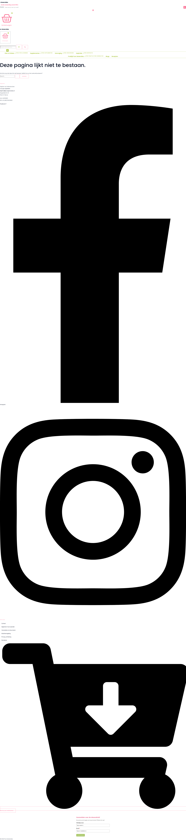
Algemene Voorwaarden (8, 627)
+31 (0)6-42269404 (5, 88)
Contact (3, 623)
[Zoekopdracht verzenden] (17, 76)
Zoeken (2, 7)
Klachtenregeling (6, 633)
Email (78, 828)
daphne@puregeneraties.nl (7, 91)
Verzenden (80, 835)
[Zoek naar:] (10, 76)
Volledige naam (80, 822)
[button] (7, 50)
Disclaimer (4, 640)
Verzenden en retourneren (8, 630)
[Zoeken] (184, 7)
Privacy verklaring (6, 637)
